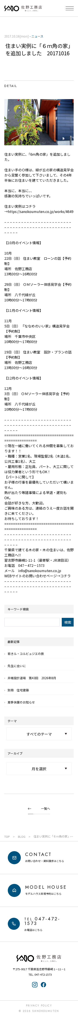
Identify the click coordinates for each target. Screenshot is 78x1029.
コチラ (65, 575)
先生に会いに (17, 666)
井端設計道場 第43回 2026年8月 (32, 678)
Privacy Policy (39, 1006)
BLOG (21, 836)
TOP (7, 836)
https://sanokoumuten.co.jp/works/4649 (40, 211)
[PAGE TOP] (72, 1008)
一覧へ (45, 808)
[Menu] (70, 8)
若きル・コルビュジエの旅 (26, 653)
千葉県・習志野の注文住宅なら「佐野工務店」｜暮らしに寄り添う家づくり (23, 8)
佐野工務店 (39, 958)
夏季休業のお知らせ (21, 702)
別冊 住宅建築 (18, 690)
